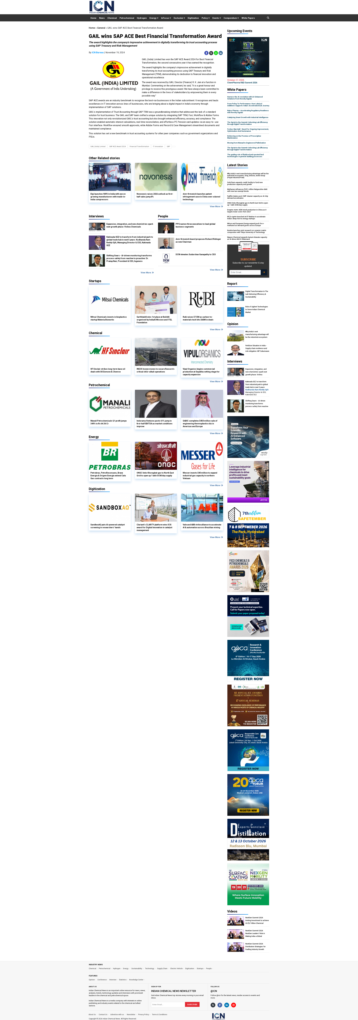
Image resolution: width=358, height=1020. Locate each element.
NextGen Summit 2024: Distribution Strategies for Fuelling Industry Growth (255, 946)
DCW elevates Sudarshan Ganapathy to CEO (196, 254)
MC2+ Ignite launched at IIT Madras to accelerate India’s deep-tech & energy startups (246, 218)
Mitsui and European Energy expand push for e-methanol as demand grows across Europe (245, 224)
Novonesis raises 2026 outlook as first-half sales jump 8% (155, 195)
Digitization (193, 18)
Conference (102, 980)
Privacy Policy (143, 1015)
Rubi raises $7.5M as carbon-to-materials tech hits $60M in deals (198, 318)
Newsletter (131, 1015)
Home (93, 18)
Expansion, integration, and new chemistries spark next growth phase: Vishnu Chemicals (129, 225)
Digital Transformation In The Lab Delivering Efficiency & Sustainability (256, 294)
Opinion (92, 980)
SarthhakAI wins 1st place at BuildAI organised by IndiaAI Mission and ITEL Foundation (154, 320)
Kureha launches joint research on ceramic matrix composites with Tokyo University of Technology (246, 231)
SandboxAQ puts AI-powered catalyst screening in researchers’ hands (107, 526)
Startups (200, 969)
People (163, 216)
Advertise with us (117, 1015)
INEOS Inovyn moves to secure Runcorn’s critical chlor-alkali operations (155, 370)
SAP (168, 146)
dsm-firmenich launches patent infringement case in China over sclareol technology (201, 197)
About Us (92, 1015)
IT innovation (158, 146)
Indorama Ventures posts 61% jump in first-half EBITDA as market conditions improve (154, 424)
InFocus (165, 18)
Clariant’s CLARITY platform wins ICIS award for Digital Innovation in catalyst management (154, 527)
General (101, 28)
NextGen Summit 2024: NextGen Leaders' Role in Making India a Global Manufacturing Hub (255, 933)
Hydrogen (142, 18)
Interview (112, 980)
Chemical (112, 18)
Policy (205, 18)
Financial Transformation (139, 146)
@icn (214, 991)
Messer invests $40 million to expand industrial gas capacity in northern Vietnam (200, 476)
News (102, 18)
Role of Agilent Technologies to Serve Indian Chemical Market (256, 309)
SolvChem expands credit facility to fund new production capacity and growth (245, 183)
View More (215, 206)
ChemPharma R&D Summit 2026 (242, 81)
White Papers (248, 18)
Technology (150, 969)
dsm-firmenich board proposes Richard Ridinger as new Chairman (198, 240)
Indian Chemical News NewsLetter (173, 991)
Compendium (230, 18)
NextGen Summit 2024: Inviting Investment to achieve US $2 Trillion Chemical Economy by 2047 (257, 920)
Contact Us (103, 1015)
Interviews (96, 216)
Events (216, 18)
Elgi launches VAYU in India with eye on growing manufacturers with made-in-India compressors (108, 197)
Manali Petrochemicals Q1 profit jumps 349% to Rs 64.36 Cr (108, 422)
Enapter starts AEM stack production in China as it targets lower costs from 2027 (246, 211)
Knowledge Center (136, 980)
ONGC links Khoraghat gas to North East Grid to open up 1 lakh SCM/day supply (155, 474)
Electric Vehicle (176, 969)
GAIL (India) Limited (97, 146)
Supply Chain (162, 969)
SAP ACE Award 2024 (117, 146)
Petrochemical (127, 18)
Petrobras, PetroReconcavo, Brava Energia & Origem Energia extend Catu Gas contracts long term (108, 476)
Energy (153, 18)
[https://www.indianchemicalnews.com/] (226, 1016)
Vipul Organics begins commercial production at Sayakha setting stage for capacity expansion (201, 372)
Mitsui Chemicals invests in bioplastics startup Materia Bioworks (108, 318)
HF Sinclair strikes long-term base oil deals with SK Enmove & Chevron (107, 370)
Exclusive (179, 18)
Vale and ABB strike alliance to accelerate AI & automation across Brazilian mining (202, 526)
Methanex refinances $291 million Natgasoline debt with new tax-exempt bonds (247, 190)
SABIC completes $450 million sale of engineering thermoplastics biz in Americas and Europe (200, 424)
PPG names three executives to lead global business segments (195, 225)
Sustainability (137, 969)
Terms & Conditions (159, 1015)
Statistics (123, 980)
